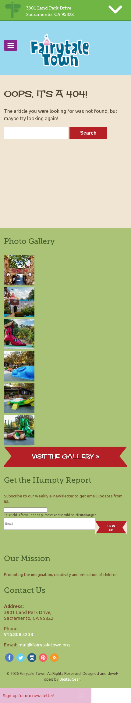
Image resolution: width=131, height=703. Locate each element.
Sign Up (111, 528)
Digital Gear (69, 679)
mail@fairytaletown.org (44, 644)
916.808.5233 (18, 634)
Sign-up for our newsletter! (28, 695)
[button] (81, 695)
